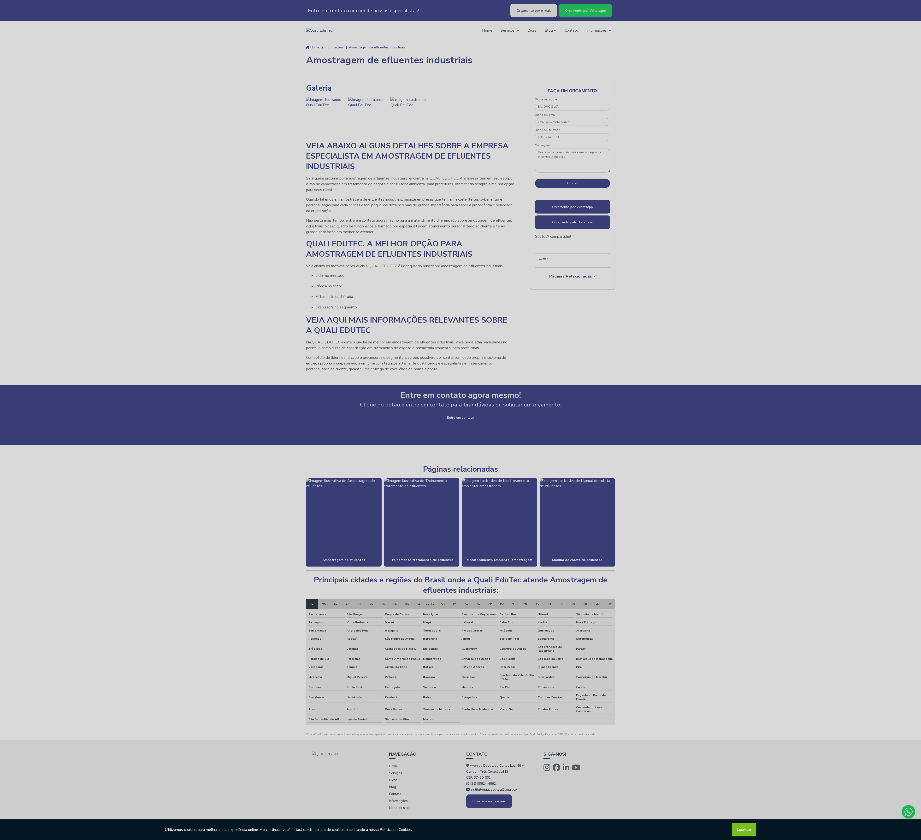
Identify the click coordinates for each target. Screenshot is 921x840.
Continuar (744, 830)
